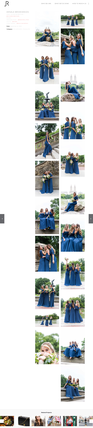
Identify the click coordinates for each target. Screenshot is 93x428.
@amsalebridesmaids (13, 16)
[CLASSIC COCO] (22, 421)
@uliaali (14, 21)
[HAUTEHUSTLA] (69, 421)
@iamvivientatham (22, 23)
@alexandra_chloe (23, 19)
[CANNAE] (85, 421)
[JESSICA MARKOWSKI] (37, 421)
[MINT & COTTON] (53, 421)
